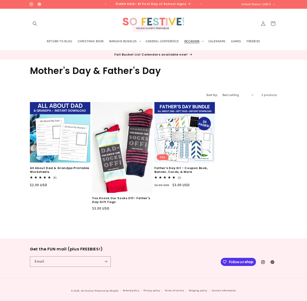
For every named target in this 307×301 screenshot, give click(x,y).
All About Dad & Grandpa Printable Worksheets (59, 170)
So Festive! (88, 290)
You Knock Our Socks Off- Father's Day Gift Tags (121, 200)
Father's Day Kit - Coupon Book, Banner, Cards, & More (181, 170)
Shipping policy (198, 290)
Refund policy (131, 290)
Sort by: (212, 95)
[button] (35, 24)
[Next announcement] (201, 4)
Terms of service (174, 290)
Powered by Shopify (107, 290)
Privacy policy (152, 290)
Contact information (224, 290)
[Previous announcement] (106, 4)
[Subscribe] (106, 261)
